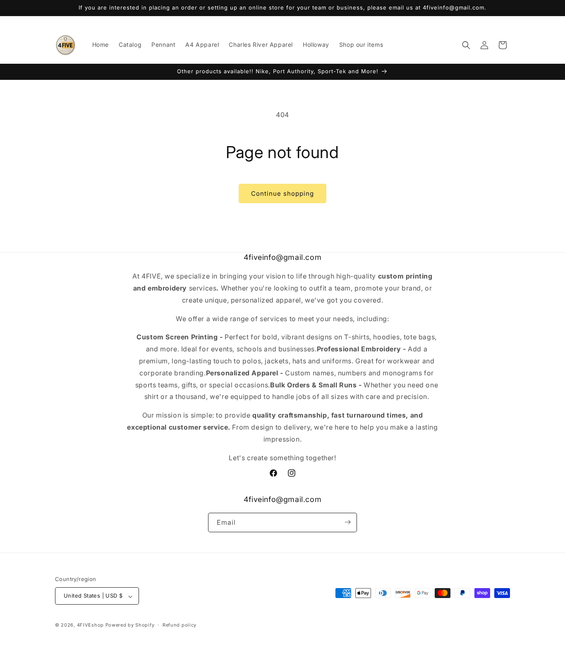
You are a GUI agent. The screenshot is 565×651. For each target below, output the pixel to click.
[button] (466, 45)
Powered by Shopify (130, 625)
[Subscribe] (347, 522)
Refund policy (179, 625)
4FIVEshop (90, 625)
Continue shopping (282, 193)
